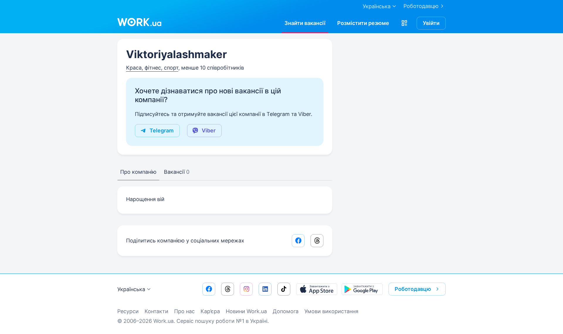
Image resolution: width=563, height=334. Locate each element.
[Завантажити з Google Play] (362, 289)
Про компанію (138, 172)
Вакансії (176, 172)
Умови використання (331, 311)
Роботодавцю (421, 6)
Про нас (184, 311)
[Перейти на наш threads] (227, 289)
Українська (131, 289)
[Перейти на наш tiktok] (283, 289)
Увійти (431, 23)
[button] (404, 23)
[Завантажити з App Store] (316, 289)
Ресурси (128, 311)
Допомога (286, 311)
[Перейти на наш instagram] (246, 289)
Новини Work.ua (246, 311)
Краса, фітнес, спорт (152, 68)
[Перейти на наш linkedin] (265, 289)
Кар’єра (210, 311)
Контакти (156, 311)
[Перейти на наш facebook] (208, 289)
